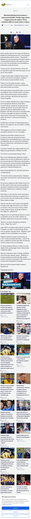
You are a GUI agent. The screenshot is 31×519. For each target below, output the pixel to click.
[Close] (29, 495)
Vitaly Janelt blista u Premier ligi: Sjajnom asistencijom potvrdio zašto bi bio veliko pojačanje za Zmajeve (7, 309)
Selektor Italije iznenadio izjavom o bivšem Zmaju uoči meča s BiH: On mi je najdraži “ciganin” (7, 439)
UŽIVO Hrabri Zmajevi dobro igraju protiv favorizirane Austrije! (7, 337)
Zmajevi (26, 25)
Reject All (15, 515)
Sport (15, 10)
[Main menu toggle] (27, 4)
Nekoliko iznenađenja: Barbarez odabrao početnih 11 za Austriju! (23, 337)
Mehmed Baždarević (19, 25)
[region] (15, 506)
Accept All (15, 508)
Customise (15, 512)
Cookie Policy (9, 504)
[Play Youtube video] (15, 280)
